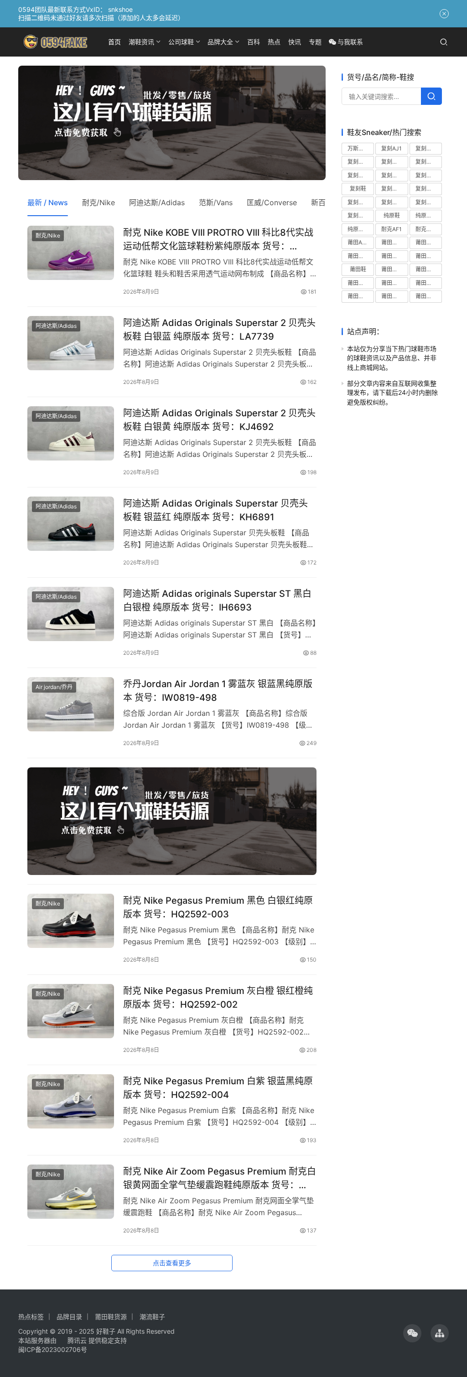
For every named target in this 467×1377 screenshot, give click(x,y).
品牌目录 (69, 1316)
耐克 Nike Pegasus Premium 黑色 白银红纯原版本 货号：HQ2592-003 (218, 907)
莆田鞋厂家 (361, 283)
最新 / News (47, 202)
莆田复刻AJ (394, 242)
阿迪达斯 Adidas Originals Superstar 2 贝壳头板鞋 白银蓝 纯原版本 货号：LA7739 (219, 329)
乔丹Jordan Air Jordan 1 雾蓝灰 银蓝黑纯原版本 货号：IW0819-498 (217, 690)
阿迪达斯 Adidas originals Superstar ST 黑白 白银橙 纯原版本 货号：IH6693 (217, 600)
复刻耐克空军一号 (361, 175)
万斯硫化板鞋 (361, 148)
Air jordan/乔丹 (54, 686)
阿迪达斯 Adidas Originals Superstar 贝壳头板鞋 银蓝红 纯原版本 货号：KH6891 (215, 510)
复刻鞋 (358, 188)
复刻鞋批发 (428, 202)
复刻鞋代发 (394, 188)
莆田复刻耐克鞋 (361, 256)
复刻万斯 (426, 148)
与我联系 (350, 42)
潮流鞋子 (152, 1316)
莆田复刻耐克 (428, 242)
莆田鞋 (358, 269)
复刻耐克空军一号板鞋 (394, 175)
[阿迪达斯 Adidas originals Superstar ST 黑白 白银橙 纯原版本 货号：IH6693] (70, 614)
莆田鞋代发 (394, 269)
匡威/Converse (272, 202)
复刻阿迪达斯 (428, 175)
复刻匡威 (358, 161)
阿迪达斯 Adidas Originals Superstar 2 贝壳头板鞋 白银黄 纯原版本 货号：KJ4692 (219, 420)
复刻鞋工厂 (361, 202)
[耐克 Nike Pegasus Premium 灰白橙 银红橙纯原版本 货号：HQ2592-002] (70, 1011)
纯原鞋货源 (361, 229)
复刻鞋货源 (361, 215)
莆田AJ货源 (361, 242)
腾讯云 (77, 1340)
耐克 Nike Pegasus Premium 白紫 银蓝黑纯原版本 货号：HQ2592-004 (218, 1088)
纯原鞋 (392, 215)
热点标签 (31, 1316)
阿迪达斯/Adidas (157, 202)
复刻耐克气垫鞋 (428, 161)
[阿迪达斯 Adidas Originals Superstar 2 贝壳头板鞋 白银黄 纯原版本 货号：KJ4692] (70, 433)
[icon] (412, 1333)
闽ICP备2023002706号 (52, 1349)
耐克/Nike (98, 202)
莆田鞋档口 (394, 296)
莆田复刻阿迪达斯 (394, 256)
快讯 (294, 42)
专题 (315, 42)
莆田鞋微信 (428, 283)
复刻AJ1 (391, 148)
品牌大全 (220, 42)
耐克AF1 (391, 229)
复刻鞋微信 (394, 202)
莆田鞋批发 (361, 296)
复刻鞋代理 (428, 188)
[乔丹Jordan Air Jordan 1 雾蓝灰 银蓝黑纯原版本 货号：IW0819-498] (70, 704)
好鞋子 (106, 1331)
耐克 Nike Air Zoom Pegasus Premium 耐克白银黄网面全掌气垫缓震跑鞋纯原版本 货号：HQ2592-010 (219, 1178)
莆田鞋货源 (428, 296)
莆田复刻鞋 (428, 256)
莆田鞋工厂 (394, 283)
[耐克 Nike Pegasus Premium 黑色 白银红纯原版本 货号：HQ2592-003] (70, 921)
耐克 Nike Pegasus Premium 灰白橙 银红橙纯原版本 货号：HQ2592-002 (218, 997)
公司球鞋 (181, 42)
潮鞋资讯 (141, 42)
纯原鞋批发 (428, 215)
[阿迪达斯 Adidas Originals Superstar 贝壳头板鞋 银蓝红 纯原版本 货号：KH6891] (70, 524)
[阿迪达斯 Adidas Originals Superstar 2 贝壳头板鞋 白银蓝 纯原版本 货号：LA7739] (70, 343)
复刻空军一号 (394, 161)
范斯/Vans (216, 202)
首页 (114, 42)
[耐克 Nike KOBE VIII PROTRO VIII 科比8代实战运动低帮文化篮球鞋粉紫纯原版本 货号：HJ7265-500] (70, 253)
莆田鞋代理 (428, 269)
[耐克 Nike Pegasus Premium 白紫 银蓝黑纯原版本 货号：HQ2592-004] (70, 1101)
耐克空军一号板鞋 (428, 229)
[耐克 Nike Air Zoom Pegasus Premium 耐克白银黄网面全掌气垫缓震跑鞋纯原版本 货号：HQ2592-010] (70, 1192)
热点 (274, 42)
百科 (253, 42)
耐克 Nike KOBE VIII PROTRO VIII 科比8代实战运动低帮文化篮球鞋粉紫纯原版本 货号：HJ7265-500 (218, 239)
